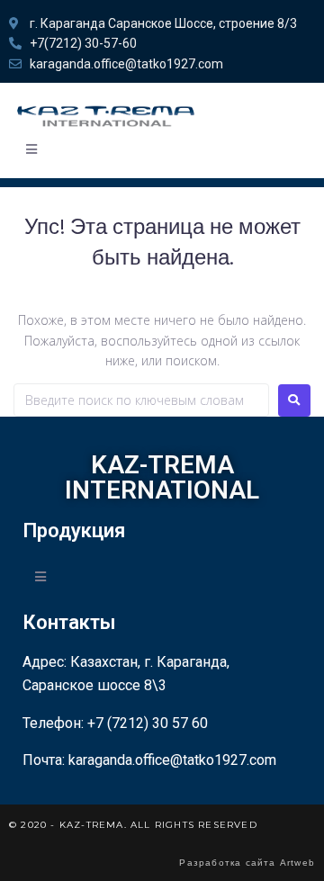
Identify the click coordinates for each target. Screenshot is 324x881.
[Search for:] (141, 400)
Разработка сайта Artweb (247, 863)
